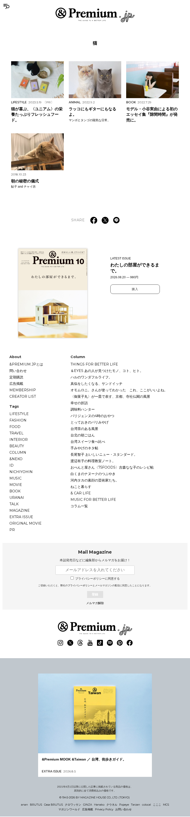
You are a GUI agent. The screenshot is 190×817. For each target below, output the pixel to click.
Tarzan (135, 804)
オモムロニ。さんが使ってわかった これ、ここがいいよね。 (119, 390)
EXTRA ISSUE (21, 517)
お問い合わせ (123, 809)
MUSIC (15, 478)
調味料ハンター (83, 409)
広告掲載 (16, 383)
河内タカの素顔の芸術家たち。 (95, 480)
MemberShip (22, 390)
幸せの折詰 (79, 403)
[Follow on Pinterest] (120, 643)
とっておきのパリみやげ (90, 422)
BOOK (15, 491)
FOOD (15, 426)
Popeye (124, 804)
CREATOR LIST (22, 396)
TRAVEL (16, 433)
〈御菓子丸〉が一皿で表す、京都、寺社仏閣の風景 (110, 396)
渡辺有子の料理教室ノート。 (93, 461)
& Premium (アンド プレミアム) (95, 14)
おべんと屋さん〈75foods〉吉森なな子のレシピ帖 (112, 467)
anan (24, 804)
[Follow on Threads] (80, 643)
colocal (146, 804)
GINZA (87, 804)
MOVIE (15, 484)
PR (12, 530)
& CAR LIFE (81, 493)
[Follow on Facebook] (130, 643)
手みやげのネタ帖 (84, 448)
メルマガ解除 (95, 603)
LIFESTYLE (19, 414)
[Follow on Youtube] (90, 643)
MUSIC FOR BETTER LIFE (93, 499)
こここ (157, 804)
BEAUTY (16, 446)
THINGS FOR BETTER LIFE (94, 364)
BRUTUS (36, 804)
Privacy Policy (104, 809)
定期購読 (16, 377)
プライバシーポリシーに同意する (97, 578)
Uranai (16, 497)
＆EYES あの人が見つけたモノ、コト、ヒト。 (107, 370)
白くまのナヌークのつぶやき (93, 474)
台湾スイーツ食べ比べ (88, 441)
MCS (166, 804)
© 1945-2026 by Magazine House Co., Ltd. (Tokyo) (94, 797)
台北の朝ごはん (83, 435)
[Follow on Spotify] (110, 643)
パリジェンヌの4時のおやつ (92, 416)
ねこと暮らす (81, 486)
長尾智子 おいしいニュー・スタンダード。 (104, 454)
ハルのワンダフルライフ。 (91, 377)
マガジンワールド (69, 809)
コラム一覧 (79, 506)
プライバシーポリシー (80, 585)
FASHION (17, 420)
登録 (95, 594)
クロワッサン (73, 804)
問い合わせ (18, 370)
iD (11, 465)
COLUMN (17, 452)
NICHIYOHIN (21, 472)
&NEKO (16, 459)
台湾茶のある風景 (84, 428)
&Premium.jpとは (26, 364)
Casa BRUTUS (53, 804)
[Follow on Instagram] (60, 643)
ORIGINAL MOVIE (25, 523)
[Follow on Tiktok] (100, 643)
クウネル (111, 804)
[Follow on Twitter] (70, 643)
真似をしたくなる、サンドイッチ (96, 383)
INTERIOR (18, 439)
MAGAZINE (19, 510)
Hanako (99, 804)
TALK (14, 504)
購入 (135, 289)
